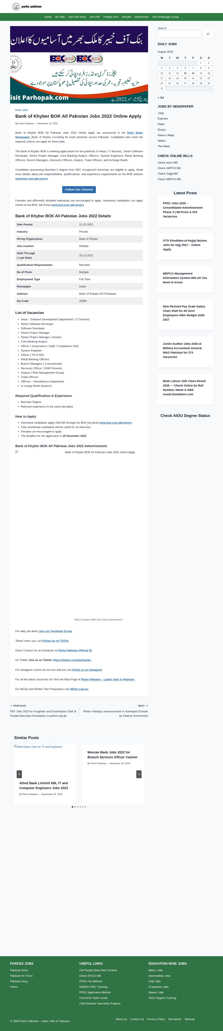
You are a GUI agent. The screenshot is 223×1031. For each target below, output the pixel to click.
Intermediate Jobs (159, 975)
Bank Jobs (21, 110)
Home (48, 16)
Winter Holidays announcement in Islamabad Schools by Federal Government (115, 711)
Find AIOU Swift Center (93, 998)
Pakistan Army (19, 970)
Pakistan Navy (19, 981)
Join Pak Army (77, 16)
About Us (121, 1019)
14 (193, 73)
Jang (161, 113)
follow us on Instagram (87, 669)
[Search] (208, 33)
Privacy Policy (156, 1019)
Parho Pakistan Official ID (75, 650)
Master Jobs (156, 992)
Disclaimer (174, 1019)
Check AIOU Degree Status (185, 415)
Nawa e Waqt (166, 135)
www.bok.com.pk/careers (31, 178)
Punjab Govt (111, 16)
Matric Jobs (156, 970)
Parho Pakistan (26, 123)
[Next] (139, 774)
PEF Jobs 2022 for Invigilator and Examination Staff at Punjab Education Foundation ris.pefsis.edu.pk (43, 711)
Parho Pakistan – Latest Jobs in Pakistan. (108, 679)
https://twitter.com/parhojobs (72, 660)
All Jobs (60, 16)
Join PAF (94, 16)
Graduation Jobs (159, 986)
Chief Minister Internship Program (99, 1003)
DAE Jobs (155, 981)
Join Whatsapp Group (165, 16)
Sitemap (190, 1019)
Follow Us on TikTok (55, 640)
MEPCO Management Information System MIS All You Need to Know (185, 278)
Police (14, 986)
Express (163, 118)
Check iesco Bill (167, 162)
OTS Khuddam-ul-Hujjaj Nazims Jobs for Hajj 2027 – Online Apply (185, 245)
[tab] (72, 807)
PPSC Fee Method (90, 981)
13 (185, 73)
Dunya (162, 129)
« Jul (161, 97)
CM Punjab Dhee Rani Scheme (98, 970)
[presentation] (45, 760)
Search (162, 28)
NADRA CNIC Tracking (93, 986)
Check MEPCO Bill (169, 179)
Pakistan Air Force (21, 975)
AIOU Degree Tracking (162, 998)
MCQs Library (79, 689)
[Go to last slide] (19, 774)
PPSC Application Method (95, 992)
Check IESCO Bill (90, 975)
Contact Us (137, 1019)
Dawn (161, 124)
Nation (162, 140)
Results (126, 16)
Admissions (142, 16)
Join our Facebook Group (55, 631)
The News (164, 146)
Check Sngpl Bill (168, 173)
